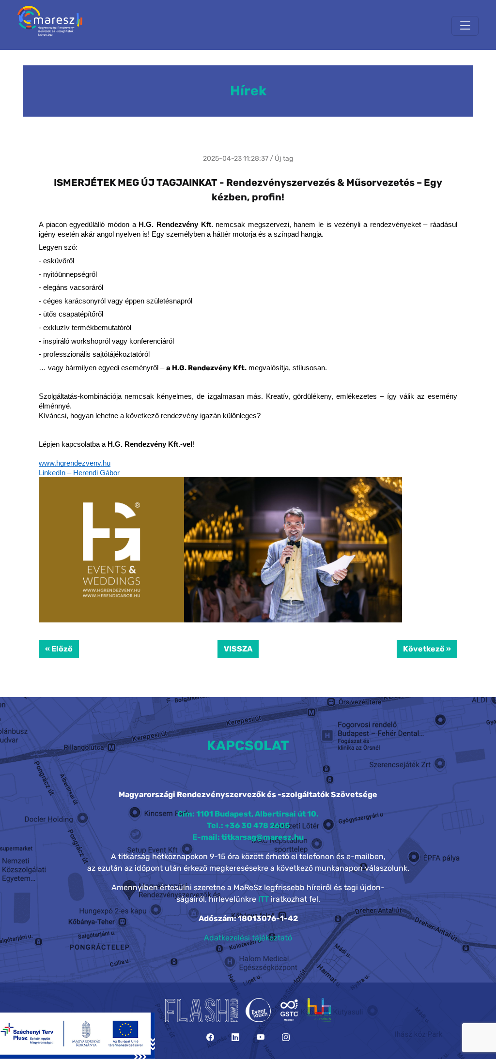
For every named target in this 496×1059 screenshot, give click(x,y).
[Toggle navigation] (465, 26)
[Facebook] (210, 1037)
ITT (263, 899)
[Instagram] (286, 1037)
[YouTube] (260, 1037)
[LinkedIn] (235, 1037)
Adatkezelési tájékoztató (248, 937)
